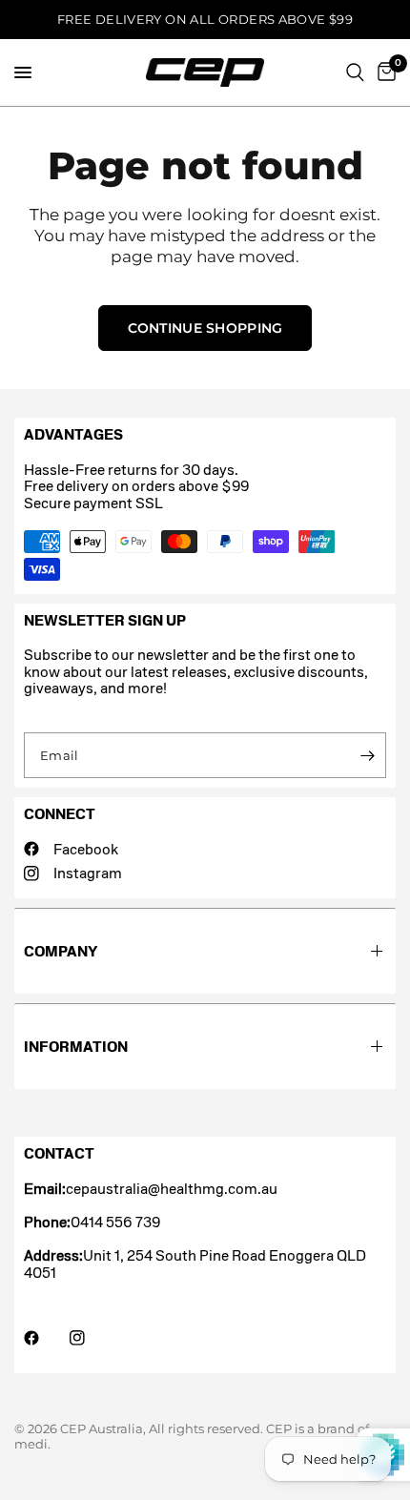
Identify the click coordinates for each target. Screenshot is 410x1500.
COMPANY (60, 951)
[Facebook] (45, 1338)
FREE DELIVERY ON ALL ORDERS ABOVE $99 (205, 19)
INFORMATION (76, 1047)
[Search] (355, 72)
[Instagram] (91, 1338)
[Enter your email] (367, 755)
